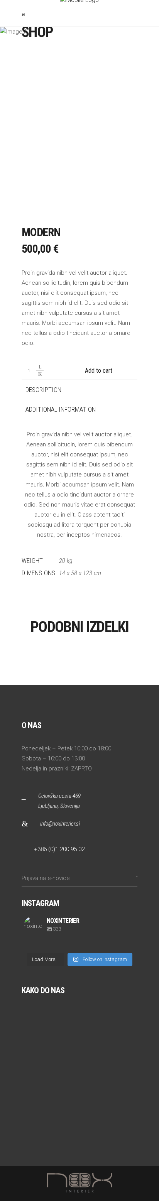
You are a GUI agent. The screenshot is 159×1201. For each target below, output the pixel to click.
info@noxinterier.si (60, 823)
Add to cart (98, 370)
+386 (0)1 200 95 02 (59, 849)
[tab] (43, 390)
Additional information (60, 409)
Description (43, 390)
